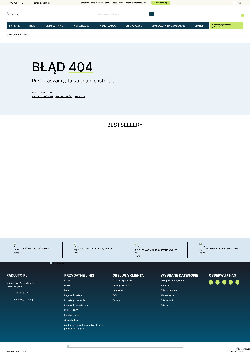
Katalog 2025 (71, 310)
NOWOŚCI (80, 96)
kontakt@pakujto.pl (24, 299)
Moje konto (118, 290)
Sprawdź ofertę (161, 3)
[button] (222, 14)
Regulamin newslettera (76, 305)
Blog (66, 290)
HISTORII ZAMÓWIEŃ (42, 96)
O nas (67, 285)
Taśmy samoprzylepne (172, 280)
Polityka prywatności (75, 300)
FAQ (115, 295)
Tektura (164, 305)
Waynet (240, 351)
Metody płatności (121, 285)
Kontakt (68, 280)
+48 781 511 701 (22, 292)
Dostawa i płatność (122, 280)
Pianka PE (166, 285)
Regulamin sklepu (73, 295)
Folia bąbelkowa (169, 290)
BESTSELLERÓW (63, 96)
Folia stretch (167, 300)
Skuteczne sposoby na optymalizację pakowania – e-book (83, 327)
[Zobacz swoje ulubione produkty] (234, 14)
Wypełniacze (167, 295)
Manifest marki (72, 315)
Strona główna (14, 34)
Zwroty (116, 300)
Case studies (71, 320)
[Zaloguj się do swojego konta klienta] (228, 14)
